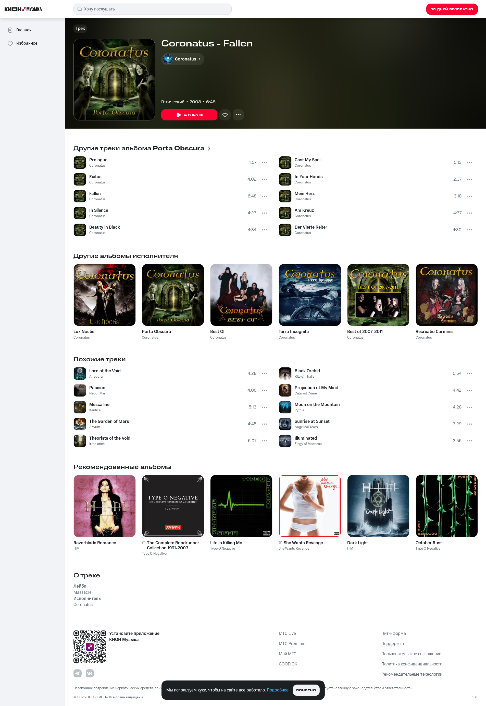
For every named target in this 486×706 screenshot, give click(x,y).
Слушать (193, 115)
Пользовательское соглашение (411, 654)
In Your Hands (309, 177)
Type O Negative (154, 553)
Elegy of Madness (308, 444)
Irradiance (97, 444)
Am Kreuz (304, 210)
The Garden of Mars (109, 421)
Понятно (306, 690)
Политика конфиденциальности (411, 664)
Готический (172, 102)
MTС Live (287, 633)
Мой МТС (287, 654)
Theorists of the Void (109, 438)
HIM (76, 548)
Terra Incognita (294, 331)
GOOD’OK (288, 664)
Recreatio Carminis (435, 331)
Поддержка (392, 644)
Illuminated (306, 438)
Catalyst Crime (306, 393)
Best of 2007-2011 (365, 331)
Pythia (299, 410)
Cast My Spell (308, 160)
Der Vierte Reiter (311, 227)
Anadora (96, 376)
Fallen (95, 194)
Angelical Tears (306, 427)
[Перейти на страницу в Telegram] (77, 673)
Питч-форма (393, 633)
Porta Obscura (156, 331)
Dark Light (357, 543)
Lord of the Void (105, 371)
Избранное (27, 43)
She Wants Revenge (303, 543)
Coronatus (97, 165)
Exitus (95, 177)
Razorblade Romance (94, 543)
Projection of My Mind (316, 388)
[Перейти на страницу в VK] (90, 673)
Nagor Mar (97, 393)
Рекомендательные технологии (411, 674)
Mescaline (99, 405)
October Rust (429, 543)
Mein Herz (305, 194)
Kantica (95, 410)
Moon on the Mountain (317, 405)
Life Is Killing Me (226, 543)
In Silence (98, 210)
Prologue (98, 160)
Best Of (217, 331)
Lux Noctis (83, 331)
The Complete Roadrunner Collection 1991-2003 (173, 545)
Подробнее (278, 690)
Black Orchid (307, 371)
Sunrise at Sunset (312, 421)
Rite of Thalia (304, 376)
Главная (23, 30)
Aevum (94, 427)
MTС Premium (292, 644)
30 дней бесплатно (452, 9)
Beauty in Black (104, 227)
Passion (97, 388)
